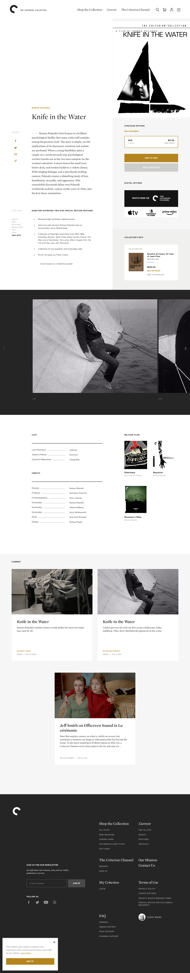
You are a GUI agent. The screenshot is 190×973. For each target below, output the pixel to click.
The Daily (143, 844)
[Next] (185, 348)
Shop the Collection (89, 10)
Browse (103, 866)
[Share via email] (15, 154)
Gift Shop (104, 849)
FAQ (102, 915)
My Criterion (109, 882)
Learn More (25, 953)
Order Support (107, 927)
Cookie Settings (147, 893)
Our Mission (147, 860)
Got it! (30, 961)
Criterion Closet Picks (112, 844)
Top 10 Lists (144, 830)
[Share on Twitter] (15, 148)
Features (143, 839)
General (104, 922)
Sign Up (103, 871)
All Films (104, 830)
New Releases (106, 835)
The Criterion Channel (135, 10)
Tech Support (106, 931)
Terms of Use (148, 882)
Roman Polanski (41, 108)
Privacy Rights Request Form (154, 898)
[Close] (54, 942)
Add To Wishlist (151, 167)
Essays (20, 654)
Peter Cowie (25, 651)
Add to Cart (151, 158)
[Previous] (4, 348)
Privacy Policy (146, 889)
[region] (30, 954)
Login (102, 889)
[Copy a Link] (15, 161)
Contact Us (146, 865)
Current (111, 10)
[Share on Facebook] (15, 141)
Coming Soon (106, 839)
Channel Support (109, 936)
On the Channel (67, 758)
